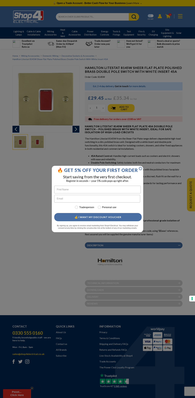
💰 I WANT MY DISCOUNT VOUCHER (98, 217)
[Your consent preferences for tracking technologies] (192, 298)
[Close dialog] (140, 168)
